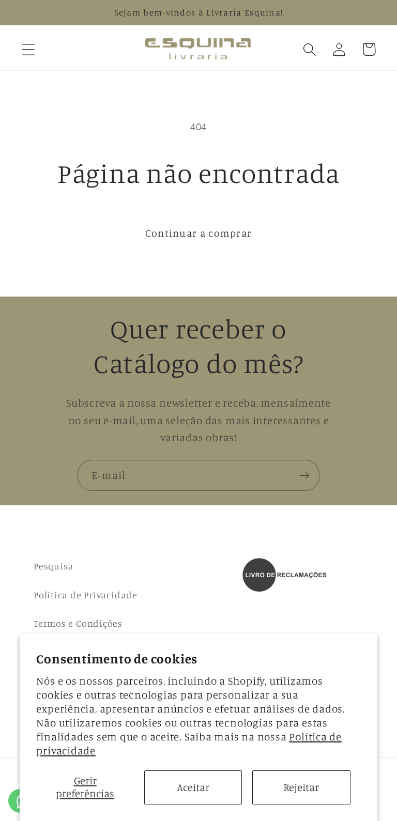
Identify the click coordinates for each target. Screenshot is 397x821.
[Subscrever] (304, 475)
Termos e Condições (78, 623)
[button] (28, 49)
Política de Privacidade (86, 594)
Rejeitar (301, 787)
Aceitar (193, 787)
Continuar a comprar (198, 233)
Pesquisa (53, 565)
